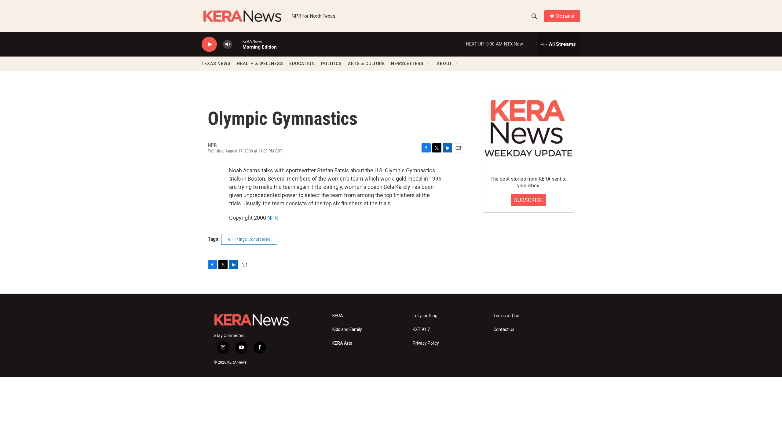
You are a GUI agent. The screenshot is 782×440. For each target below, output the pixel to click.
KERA (337, 316)
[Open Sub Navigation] (428, 63)
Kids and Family (347, 329)
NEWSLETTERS (407, 63)
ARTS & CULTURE (366, 63)
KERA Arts (342, 343)
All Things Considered (249, 239)
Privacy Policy (426, 343)
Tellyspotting (425, 316)
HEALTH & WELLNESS (260, 63)
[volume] (227, 44)
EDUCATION (302, 63)
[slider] (237, 44)
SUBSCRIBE (528, 200)
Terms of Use (506, 316)
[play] (209, 44)
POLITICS (331, 63)
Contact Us (503, 329)
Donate (564, 16)
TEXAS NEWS (216, 63)
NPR (272, 218)
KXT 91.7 (421, 329)
